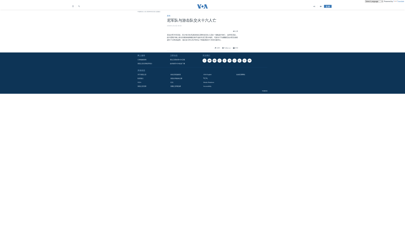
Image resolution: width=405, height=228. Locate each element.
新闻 (168, 16)
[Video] (321, 6)
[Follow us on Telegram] (229, 61)
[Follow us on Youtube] (209, 61)
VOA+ (139, 82)
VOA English (207, 74)
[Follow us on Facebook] (215, 61)
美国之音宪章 (142, 86)
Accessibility (207, 86)
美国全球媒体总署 (176, 78)
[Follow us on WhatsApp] (234, 61)
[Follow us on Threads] (225, 61)
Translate (400, 1)
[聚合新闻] (240, 61)
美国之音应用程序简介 (145, 63)
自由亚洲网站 (240, 74)
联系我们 (140, 78)
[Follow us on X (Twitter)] (204, 61)
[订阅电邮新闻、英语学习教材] (250, 61)
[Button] (235, 31)
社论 (171, 82)
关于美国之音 (142, 74)
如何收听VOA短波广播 (177, 63)
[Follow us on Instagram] (219, 61)
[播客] (244, 61)
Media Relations (208, 82)
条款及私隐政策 (175, 74)
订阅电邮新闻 (142, 59)
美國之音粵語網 (175, 86)
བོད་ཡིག (205, 78)
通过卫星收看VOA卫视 (177, 59)
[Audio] (314, 6)
